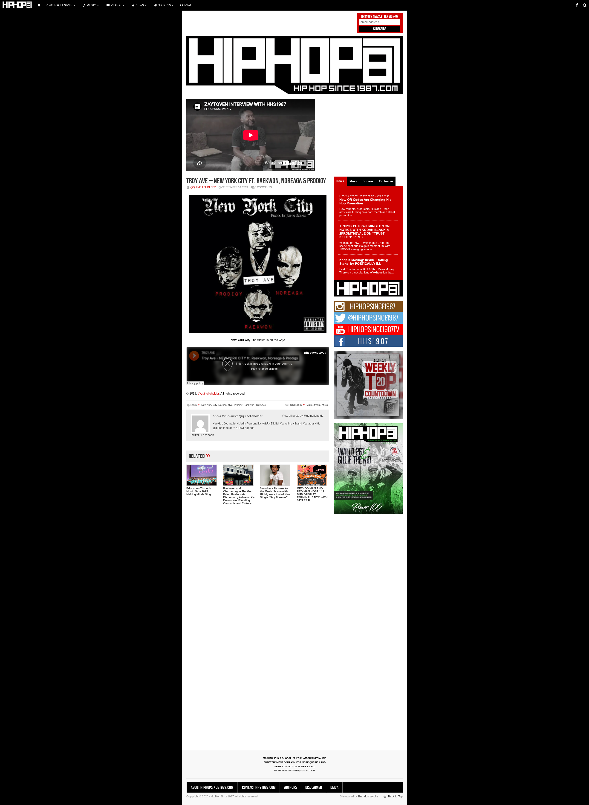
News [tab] (340, 181)
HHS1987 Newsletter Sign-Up (379, 16)
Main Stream (313, 405)
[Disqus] (257, 568)
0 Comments (263, 187)
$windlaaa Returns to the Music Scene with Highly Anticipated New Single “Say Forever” (275, 493)
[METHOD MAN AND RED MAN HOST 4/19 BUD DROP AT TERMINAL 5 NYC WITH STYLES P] (313, 475)
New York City (209, 405)
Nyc (230, 405)
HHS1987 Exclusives (56, 5)
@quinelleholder (203, 187)
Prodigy (238, 405)
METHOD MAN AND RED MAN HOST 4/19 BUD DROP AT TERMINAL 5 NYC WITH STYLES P (312, 494)
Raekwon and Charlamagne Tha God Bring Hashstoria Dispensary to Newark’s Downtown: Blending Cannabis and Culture (239, 496)
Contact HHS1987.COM (259, 787)
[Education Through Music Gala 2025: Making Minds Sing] (202, 475)
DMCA (334, 787)
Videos (116, 5)
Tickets (165, 5)
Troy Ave (261, 405)
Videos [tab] (368, 181)
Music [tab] (353, 181)
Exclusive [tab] (386, 181)
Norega (222, 405)
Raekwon (249, 405)
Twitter (195, 435)
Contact (187, 5)
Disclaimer (313, 787)
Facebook (207, 435)
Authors (290, 787)
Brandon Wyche (368, 796)
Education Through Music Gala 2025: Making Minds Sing (198, 491)
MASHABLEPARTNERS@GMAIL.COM (294, 770)
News (140, 5)
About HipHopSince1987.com (212, 787)
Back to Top (395, 796)
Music (325, 405)
